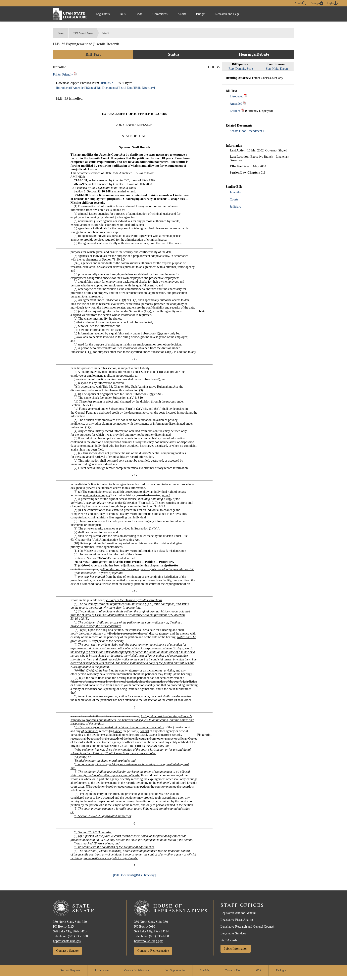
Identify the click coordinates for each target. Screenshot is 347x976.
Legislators (103, 14)
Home (60, 33)
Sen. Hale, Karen (277, 68)
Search (298, 3)
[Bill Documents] (107, 87)
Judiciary (235, 206)
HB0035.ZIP (108, 83)
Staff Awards (228, 940)
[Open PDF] (245, 96)
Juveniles (235, 192)
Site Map (205, 970)
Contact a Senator (67, 950)
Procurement (102, 970)
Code (139, 14)
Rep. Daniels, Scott (241, 68)
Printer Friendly (63, 74)
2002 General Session (83, 33)
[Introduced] (64, 87)
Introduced (236, 96)
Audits (182, 14)
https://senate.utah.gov (67, 941)
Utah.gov (281, 970)
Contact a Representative (153, 950)
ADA (258, 970)
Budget (200, 14)
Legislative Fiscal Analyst (236, 919)
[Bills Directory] (144, 87)
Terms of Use (232, 970)
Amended (236, 103)
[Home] (70, 13)
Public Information (235, 948)
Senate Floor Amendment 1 (247, 131)
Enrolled (235, 110)
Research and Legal (227, 14)
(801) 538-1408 (78, 936)
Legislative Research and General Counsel (247, 926)
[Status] (91, 87)
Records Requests (70, 970)
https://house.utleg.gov (148, 941)
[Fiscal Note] (126, 87)
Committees (159, 14)
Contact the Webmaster (137, 970)
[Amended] (79, 87)
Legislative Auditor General (238, 913)
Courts (234, 199)
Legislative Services (233, 933)
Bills (123, 14)
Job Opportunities (175, 970)
